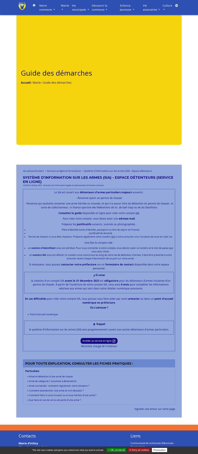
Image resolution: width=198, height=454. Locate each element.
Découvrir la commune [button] (99, 7)
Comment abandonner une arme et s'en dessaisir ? (56, 390)
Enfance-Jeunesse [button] (126, 7)
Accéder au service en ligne (99, 341)
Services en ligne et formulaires (64, 170)
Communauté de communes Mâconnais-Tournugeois (152, 445)
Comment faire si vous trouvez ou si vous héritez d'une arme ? (62, 395)
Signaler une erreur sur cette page (155, 409)
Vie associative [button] (150, 7)
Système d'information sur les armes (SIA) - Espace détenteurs (118, 170)
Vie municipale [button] (79, 7)
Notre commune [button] (46, 7)
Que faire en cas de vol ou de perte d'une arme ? (55, 400)
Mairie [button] (65, 5)
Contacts (27, 435)
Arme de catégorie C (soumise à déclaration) (52, 381)
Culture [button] (167, 5)
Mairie (37, 82)
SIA (137, 213)
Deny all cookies (140, 450)
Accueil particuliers (33, 170)
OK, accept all (117, 450)
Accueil (26, 82)
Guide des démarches (57, 82)
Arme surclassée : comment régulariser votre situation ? (59, 385)
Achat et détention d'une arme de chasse (51, 376)
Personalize (159, 450)
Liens (135, 435)
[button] (34, 5)
